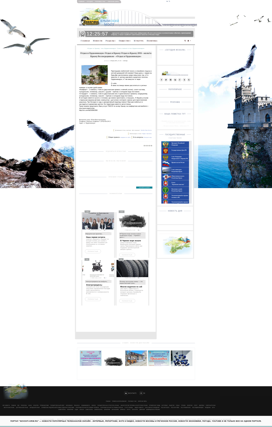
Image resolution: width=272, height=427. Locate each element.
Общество (124, 41)
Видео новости (139, 407)
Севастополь (62, 409)
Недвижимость (85, 405)
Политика (152, 41)
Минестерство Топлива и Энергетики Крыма (134, 405)
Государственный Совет (57, 405)
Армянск (122, 409)
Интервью (165, 405)
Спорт (196, 405)
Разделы (110, 41)
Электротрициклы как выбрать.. (97, 281)
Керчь (128, 409)
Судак (76, 409)
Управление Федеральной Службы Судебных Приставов (57, 407)
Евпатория (70, 409)
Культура (139, 41)
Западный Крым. (35, 407)
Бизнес (94, 405)
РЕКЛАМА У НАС (100, 1)
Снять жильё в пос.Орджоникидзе (130, 48)
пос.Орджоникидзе (108, 48)
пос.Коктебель (165, 407)
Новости (97, 41)
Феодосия (208, 407)
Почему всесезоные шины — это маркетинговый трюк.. (131, 282)
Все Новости (6, 405)
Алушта (82, 409)
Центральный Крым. (22, 407)
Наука (30, 405)
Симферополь (98, 409)
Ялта (213, 407)
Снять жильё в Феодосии (152, 407)
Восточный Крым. (9, 407)
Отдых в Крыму (94, 48)
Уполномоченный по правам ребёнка (111, 407)
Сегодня (90, 1)
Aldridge (125, 60)
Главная (81, 1)
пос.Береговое (175, 407)
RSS (18, 405)
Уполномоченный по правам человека (87, 407)
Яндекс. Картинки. (147, 133)
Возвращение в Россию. (153, 409)
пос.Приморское (186, 407)
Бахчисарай (115, 409)
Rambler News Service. (146, 130)
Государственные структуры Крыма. (108, 405)
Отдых (178, 405)
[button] (185, 40)
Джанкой (142, 409)
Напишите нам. (148, 137)
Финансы (77, 405)
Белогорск (135, 409)
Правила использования (119, 401)
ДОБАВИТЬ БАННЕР (144, 187)
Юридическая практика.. (94, 234)
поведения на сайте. (125, 137)
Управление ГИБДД (154, 405)
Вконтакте (132, 393)
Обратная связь (113, 1)
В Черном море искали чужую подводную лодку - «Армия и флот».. (130, 235)
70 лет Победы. (129, 407)
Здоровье (201, 405)
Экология (190, 405)
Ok (144, 393)
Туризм (183, 405)
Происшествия (44, 405)
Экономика (69, 405)
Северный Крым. (211, 405)
